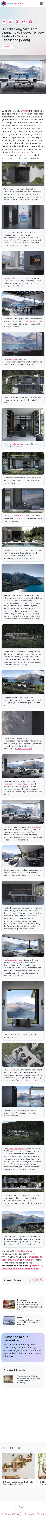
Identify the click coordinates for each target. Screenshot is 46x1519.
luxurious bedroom (15, 960)
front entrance (29, 197)
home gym (25, 152)
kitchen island (13, 359)
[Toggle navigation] (41, 3)
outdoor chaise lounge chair (18, 516)
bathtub (16, 1034)
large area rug (35, 827)
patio (13, 1070)
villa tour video (24, 1251)
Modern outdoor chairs (32, 321)
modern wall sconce (23, 749)
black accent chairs (33, 1080)
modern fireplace (12, 278)
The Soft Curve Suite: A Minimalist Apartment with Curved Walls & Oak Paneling (29, 1379)
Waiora (25, 111)
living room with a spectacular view (18, 784)
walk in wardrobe (19, 444)
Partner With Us (12, 1514)
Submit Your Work (33, 1514)
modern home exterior (17, 1149)
